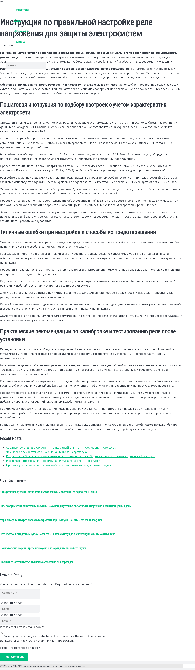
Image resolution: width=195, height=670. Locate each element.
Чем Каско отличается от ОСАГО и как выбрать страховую (46, 452)
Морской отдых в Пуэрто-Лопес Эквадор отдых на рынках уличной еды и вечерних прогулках (51, 520)
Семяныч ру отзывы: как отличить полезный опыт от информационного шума (61, 447)
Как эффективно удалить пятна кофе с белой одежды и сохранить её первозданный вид (48, 491)
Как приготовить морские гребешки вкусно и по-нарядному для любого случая (43, 548)
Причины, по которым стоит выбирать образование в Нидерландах (36, 562)
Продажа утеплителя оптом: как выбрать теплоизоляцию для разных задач (58, 465)
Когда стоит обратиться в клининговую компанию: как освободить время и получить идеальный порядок (80, 456)
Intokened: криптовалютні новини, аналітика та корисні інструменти (54, 461)
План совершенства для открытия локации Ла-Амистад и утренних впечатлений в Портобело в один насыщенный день (65, 506)
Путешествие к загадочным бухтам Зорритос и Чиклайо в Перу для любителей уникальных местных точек (58, 534)
